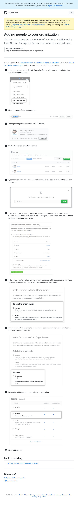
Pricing (59, 495)
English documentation (55, 5)
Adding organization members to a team (23, 463)
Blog (39, 496)
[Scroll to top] (74, 501)
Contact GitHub (50, 495)
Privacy (26, 495)
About (44, 496)
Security (32, 495)
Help (43, 495)
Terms (21, 495)
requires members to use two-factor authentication (39, 63)
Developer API (66, 495)
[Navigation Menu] (71, 12)
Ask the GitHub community (15, 478)
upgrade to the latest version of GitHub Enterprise (28, 25)
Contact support (11, 481)
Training (34, 496)
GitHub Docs (13, 13)
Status (38, 495)
